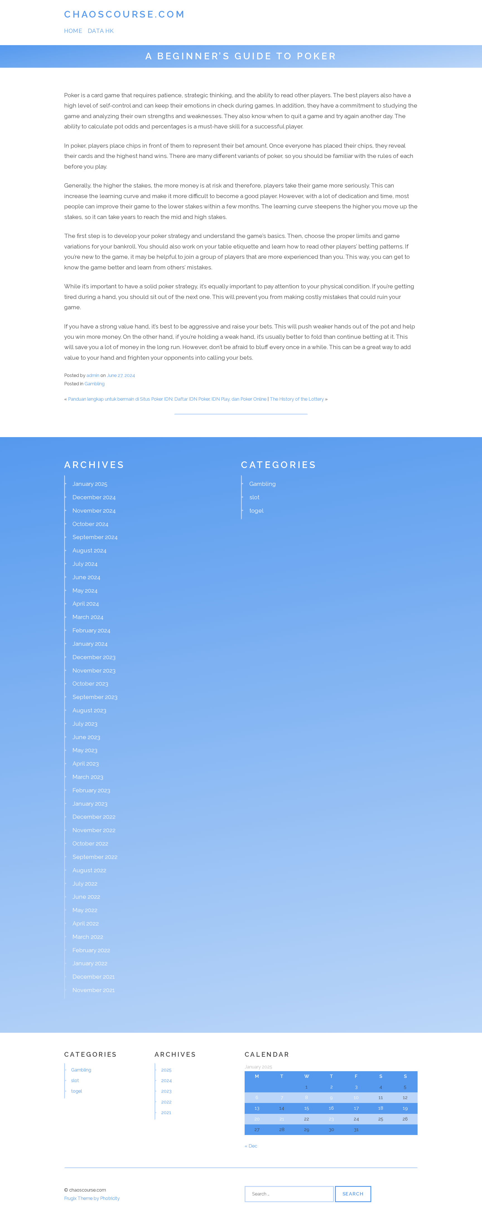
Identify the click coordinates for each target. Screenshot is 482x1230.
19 (405, 1108)
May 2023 (85, 750)
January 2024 (90, 643)
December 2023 (94, 657)
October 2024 (91, 523)
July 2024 (85, 563)
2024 (166, 1080)
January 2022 (90, 963)
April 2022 (86, 923)
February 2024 (91, 630)
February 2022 (91, 950)
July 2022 (85, 883)
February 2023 (91, 790)
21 (281, 1119)
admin (92, 375)
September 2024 (95, 537)
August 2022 (89, 870)
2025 (166, 1070)
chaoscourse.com (124, 14)
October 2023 (90, 683)
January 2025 (90, 483)
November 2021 (94, 990)
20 (257, 1119)
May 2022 (85, 910)
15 (306, 1108)
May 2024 (85, 590)
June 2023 (86, 737)
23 (331, 1119)
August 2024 (90, 550)
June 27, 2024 (121, 375)
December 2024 (94, 497)
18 (380, 1108)
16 (331, 1108)
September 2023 (95, 696)
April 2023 (86, 763)
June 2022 (86, 896)
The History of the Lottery (297, 399)
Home (73, 30)
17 (356, 1108)
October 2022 (90, 843)
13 (257, 1108)
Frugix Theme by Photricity (92, 1198)
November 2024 (94, 510)
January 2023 (90, 803)
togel (256, 510)
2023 (166, 1091)
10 (356, 1097)
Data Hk (101, 30)
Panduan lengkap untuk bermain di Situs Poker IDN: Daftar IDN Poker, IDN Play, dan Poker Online (167, 399)
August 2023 (89, 710)
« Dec (251, 1146)
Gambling (95, 383)
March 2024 (88, 616)
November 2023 (94, 670)
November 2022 (94, 830)
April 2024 (86, 603)
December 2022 (94, 816)
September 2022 (95, 856)
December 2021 (94, 976)
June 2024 (86, 577)
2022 (166, 1102)
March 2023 (88, 776)
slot (254, 497)
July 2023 (85, 723)
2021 (166, 1112)
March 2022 (88, 936)
